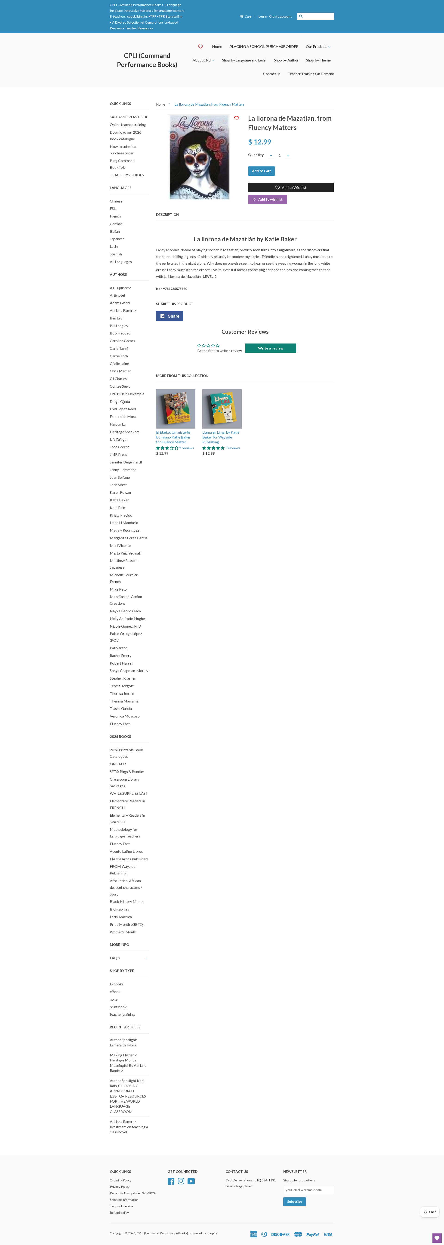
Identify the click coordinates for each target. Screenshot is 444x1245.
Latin (114, 246)
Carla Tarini (119, 348)
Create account (280, 16)
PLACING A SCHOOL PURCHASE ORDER (264, 46)
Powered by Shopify (203, 1233)
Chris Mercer (120, 371)
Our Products (317, 46)
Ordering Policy (120, 1180)
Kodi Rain (117, 507)
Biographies (119, 909)
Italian (115, 231)
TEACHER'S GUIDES (127, 175)
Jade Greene (120, 447)
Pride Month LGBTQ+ (127, 924)
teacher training (122, 1014)
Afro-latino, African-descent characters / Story (126, 887)
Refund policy (119, 1212)
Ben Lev (116, 318)
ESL (113, 208)
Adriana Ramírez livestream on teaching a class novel (129, 1126)
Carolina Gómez (123, 340)
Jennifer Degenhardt (126, 462)
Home (217, 46)
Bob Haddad (120, 333)
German (116, 223)
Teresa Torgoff (122, 686)
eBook (115, 991)
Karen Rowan (120, 492)
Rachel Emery (120, 655)
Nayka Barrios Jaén (125, 611)
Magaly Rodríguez (124, 530)
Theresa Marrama (124, 701)
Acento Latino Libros (126, 851)
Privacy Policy (120, 1187)
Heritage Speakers (124, 431)
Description (167, 214)
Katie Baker (119, 500)
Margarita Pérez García (129, 538)
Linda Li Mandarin (124, 522)
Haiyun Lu (118, 424)
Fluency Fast (120, 723)
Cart (247, 16)
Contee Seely (120, 386)
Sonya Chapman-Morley (129, 670)
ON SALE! (118, 764)
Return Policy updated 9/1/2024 (133, 1193)
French (115, 216)
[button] (167, 448)
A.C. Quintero (120, 287)
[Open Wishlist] (437, 1238)
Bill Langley (119, 325)
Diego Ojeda (120, 401)
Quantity (256, 154)
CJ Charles (118, 378)
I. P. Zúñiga (118, 439)
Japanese (117, 238)
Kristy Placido (121, 515)
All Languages (121, 261)
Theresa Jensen (122, 693)
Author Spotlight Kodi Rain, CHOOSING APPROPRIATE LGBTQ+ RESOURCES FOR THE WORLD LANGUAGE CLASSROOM (128, 1096)
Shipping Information (124, 1200)
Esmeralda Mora (123, 416)
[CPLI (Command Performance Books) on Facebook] (171, 1181)
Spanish (116, 254)
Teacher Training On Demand (311, 73)
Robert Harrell (121, 663)
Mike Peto (118, 589)
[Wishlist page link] (200, 46)
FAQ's (115, 958)
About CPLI (202, 60)
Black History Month (127, 901)
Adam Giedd (120, 303)
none (113, 999)
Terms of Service (121, 1206)
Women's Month (123, 932)
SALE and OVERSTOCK (129, 117)
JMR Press (118, 454)
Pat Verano (118, 648)
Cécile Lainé (119, 363)
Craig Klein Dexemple (127, 394)
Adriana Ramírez (123, 310)
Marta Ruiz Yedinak (125, 553)
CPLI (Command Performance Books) (147, 60)
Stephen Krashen (123, 678)
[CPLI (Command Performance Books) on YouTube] (191, 1181)
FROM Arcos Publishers (129, 859)
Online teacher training (128, 124)
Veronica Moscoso (125, 716)
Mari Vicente (120, 545)
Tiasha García (121, 708)
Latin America (121, 916)
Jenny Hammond (123, 469)
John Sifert (118, 484)
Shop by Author (286, 60)
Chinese (116, 201)
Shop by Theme (318, 60)
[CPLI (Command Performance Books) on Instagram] (181, 1181)
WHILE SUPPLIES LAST (129, 793)
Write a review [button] (271, 348)
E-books (116, 984)
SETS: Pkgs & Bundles (127, 771)
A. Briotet (117, 295)
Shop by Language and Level (244, 60)
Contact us (271, 73)
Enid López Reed (123, 409)
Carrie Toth (119, 356)
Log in (263, 16)
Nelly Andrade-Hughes (128, 618)
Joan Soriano (120, 477)
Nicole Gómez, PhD (125, 626)
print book (118, 1007)
